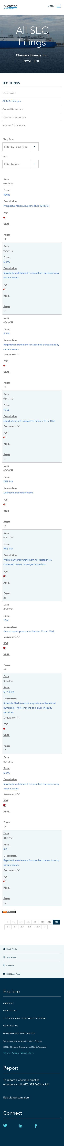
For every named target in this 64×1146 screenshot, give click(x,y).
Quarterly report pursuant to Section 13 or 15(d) (29, 421)
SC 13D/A (8, 692)
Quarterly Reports (13, 117)
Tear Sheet (11, 957)
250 (28, 922)
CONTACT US (10, 1025)
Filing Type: (8, 139)
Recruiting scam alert (16, 1097)
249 (21, 922)
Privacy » (15, 1053)
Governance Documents (19, 1033)
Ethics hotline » (27, 1053)
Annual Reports (11, 109)
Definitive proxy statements (18, 492)
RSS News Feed (13, 974)
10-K (5, 620)
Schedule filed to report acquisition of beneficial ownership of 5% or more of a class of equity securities (29, 708)
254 (56, 922)
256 (15, 927)
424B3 (6, 194)
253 (49, 922)
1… (14, 922)
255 (8, 927)
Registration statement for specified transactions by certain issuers (31, 275)
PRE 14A (8, 548)
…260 (37, 927)
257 (22, 927)
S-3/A (6, 261)
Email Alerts (11, 949)
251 (35, 922)
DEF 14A (8, 481)
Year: (4, 156)
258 (29, 927)
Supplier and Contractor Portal (25, 1018)
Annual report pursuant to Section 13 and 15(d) (28, 631)
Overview (8, 93)
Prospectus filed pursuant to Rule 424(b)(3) (26, 205)
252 (42, 922)
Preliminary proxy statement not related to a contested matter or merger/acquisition (27, 562)
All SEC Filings (10, 101)
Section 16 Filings (12, 125)
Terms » (6, 1053)
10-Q (6, 409)
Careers (8, 1003)
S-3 (5, 849)
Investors (9, 1010)
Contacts (10, 965)
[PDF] (4, 217)
